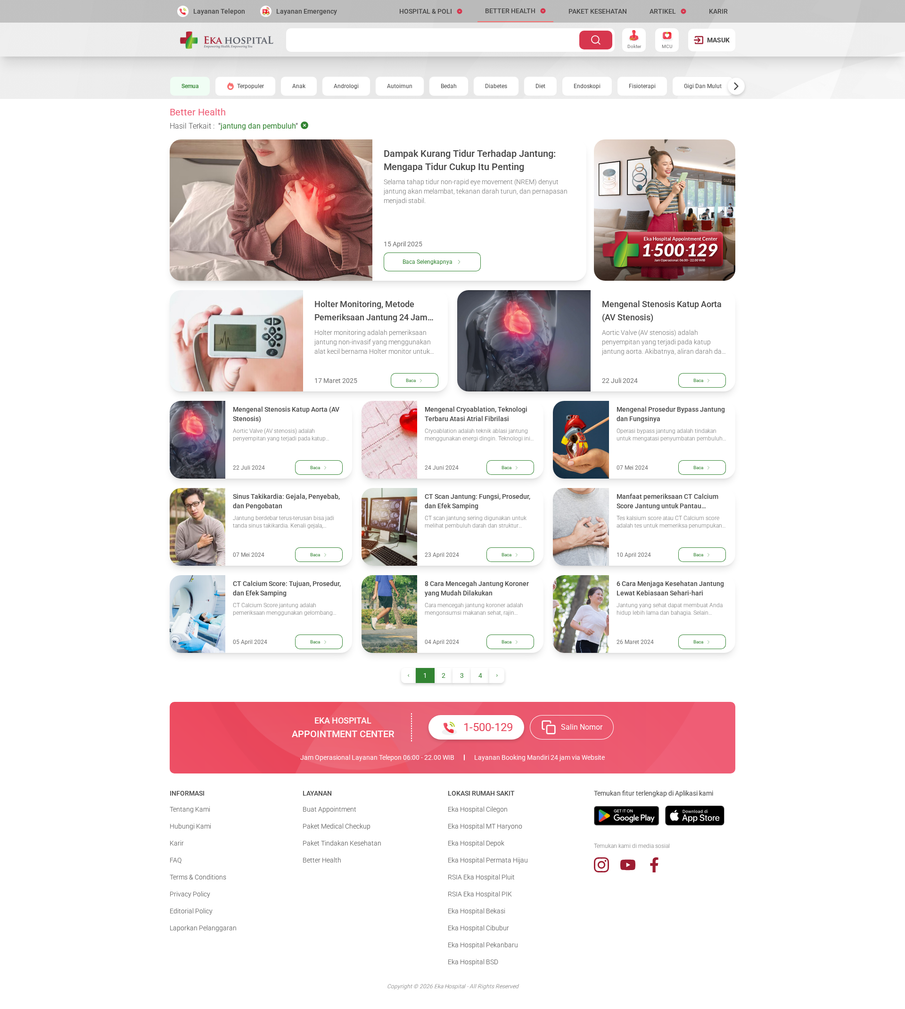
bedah (449, 86)
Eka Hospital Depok (476, 843)
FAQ (175, 860)
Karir (177, 843)
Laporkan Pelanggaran (203, 928)
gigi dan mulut (703, 86)
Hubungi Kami (190, 826)
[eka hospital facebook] (654, 864)
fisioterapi (642, 86)
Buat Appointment (329, 809)
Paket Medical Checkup (336, 826)
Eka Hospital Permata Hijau (488, 860)
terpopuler (250, 86)
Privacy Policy (190, 894)
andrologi (346, 86)
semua (189, 86)
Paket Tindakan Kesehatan (342, 843)
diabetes (496, 86)
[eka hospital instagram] (601, 864)
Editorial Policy (191, 911)
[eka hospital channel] (627, 864)
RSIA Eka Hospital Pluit (481, 877)
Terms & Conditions (198, 877)
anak (298, 86)
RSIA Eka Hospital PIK (480, 894)
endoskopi (587, 86)
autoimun (399, 86)
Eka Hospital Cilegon (478, 809)
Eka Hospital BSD (473, 962)
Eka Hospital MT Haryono (485, 826)
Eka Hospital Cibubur (478, 928)
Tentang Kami (190, 809)
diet (540, 86)
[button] (431, 11)
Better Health (322, 860)
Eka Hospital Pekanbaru (483, 945)
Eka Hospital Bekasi (476, 911)
